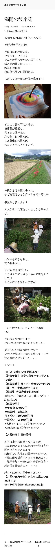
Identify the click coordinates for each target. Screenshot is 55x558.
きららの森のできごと (17, 31)
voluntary (30, 26)
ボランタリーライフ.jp (15, 4)
